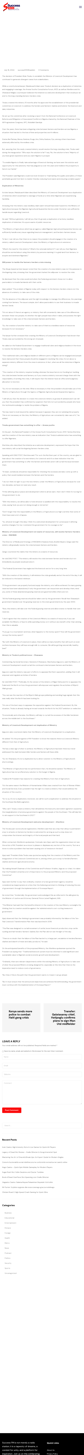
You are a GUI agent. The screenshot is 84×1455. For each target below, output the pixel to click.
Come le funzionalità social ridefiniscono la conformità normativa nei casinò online (34, 1162)
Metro (7, 1243)
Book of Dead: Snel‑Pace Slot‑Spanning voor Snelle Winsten (25, 1177)
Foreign (8, 1233)
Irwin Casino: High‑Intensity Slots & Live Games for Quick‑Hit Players (29, 1147)
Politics (7, 1258)
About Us (50, 1450)
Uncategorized (11, 1273)
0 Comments (43, 70)
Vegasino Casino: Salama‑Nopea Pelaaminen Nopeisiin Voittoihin (27, 1182)
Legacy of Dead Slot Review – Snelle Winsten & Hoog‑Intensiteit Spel (29, 1152)
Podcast (8, 1253)
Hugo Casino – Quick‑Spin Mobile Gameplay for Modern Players (27, 1167)
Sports (7, 1268)
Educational (9, 1218)
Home (37, 44)
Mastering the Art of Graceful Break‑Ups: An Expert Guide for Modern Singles (32, 1157)
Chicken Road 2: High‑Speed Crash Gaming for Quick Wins (25, 1192)
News (44, 44)
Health (7, 1238)
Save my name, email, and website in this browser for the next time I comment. (33, 1051)
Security (8, 1263)
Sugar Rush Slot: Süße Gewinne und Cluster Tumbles (23, 1172)
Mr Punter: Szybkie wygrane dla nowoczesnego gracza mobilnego (28, 1187)
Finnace (8, 1228)
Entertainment (10, 1223)
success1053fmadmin (26, 70)
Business (8, 1213)
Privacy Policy (52, 1454)
